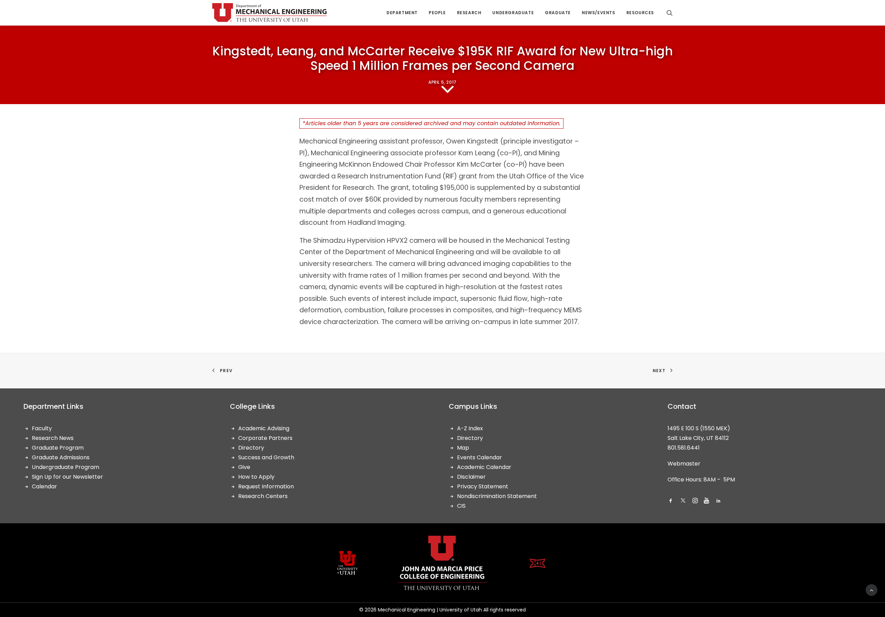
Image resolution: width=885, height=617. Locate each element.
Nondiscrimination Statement (497, 496)
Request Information (266, 486)
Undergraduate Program (65, 467)
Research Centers (263, 496)
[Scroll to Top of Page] (871, 589)
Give (244, 467)
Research (469, 13)
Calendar (44, 486)
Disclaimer (471, 477)
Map (463, 448)
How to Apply (256, 477)
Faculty (42, 428)
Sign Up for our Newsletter (67, 477)
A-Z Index (470, 428)
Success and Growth (266, 457)
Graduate (558, 13)
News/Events (598, 13)
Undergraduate (513, 13)
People (437, 13)
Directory (251, 448)
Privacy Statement (482, 486)
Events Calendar (479, 457)
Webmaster (684, 464)
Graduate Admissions (61, 457)
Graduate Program (58, 448)
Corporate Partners (265, 438)
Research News (53, 438)
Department (402, 13)
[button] (671, 501)
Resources (640, 13)
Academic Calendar (484, 467)
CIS (461, 506)
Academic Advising (263, 428)
